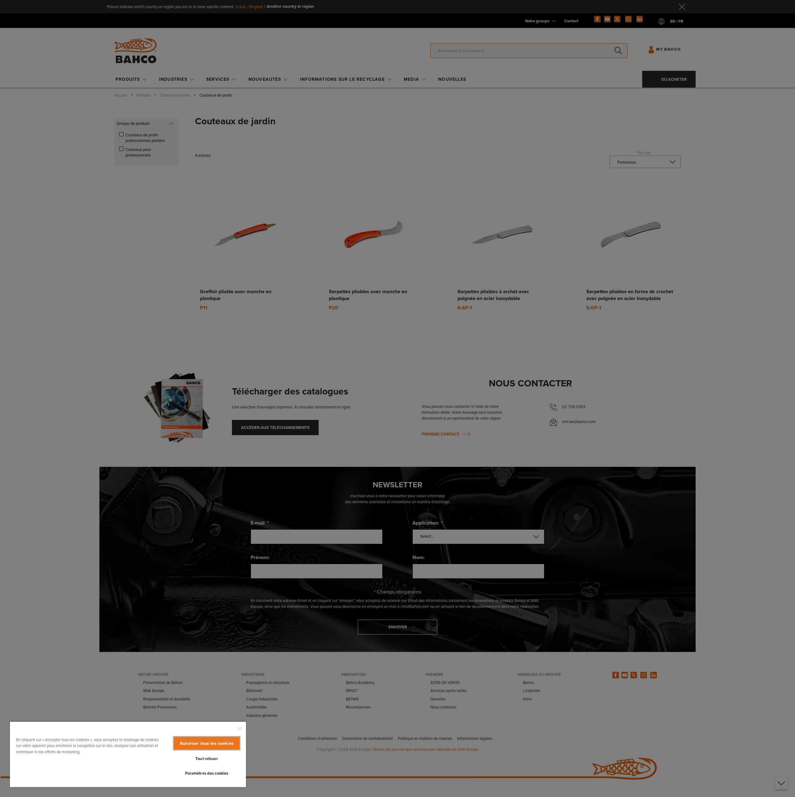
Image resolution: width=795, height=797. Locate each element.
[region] (128, 754)
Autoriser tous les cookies (207, 743)
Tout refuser (206, 759)
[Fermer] (240, 729)
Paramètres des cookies (207, 773)
